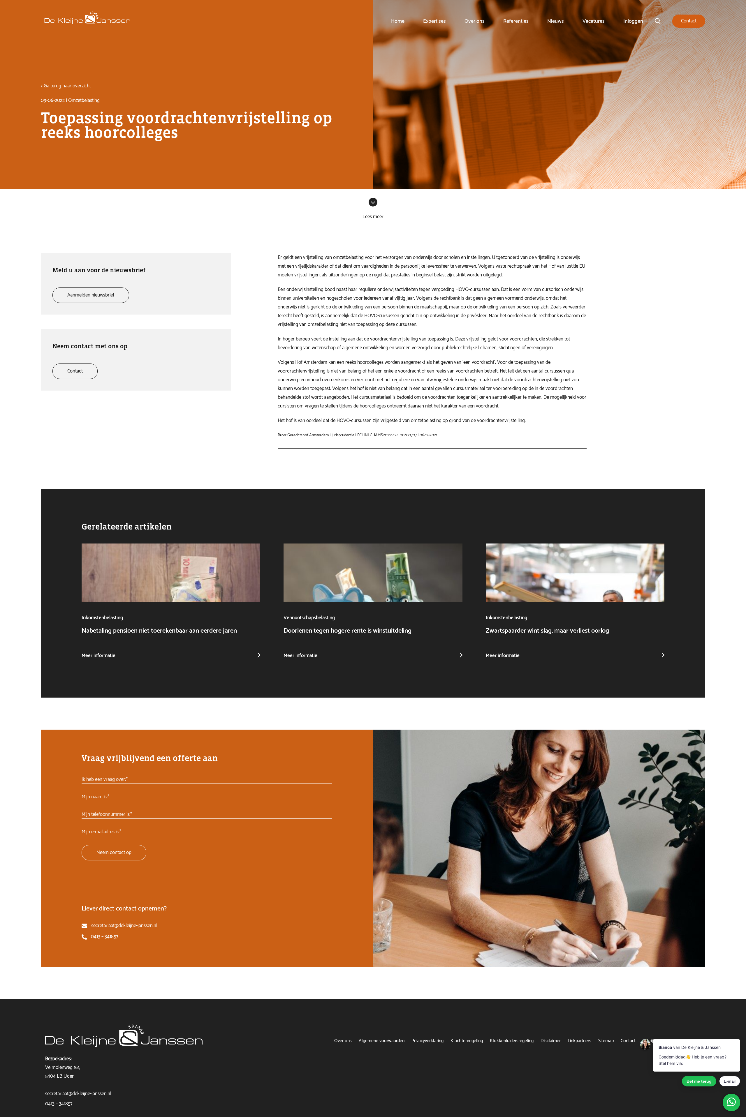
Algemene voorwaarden (381, 1041)
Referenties (516, 21)
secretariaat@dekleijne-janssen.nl (124, 926)
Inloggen (633, 21)
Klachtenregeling (467, 1041)
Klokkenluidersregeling (512, 1041)
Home (397, 21)
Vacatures (594, 21)
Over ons (475, 21)
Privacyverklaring (427, 1041)
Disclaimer (551, 1041)
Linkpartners (579, 1041)
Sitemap (606, 1041)
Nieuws (555, 21)
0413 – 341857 (104, 937)
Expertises (434, 21)
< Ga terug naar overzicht (66, 86)
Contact (628, 1041)
